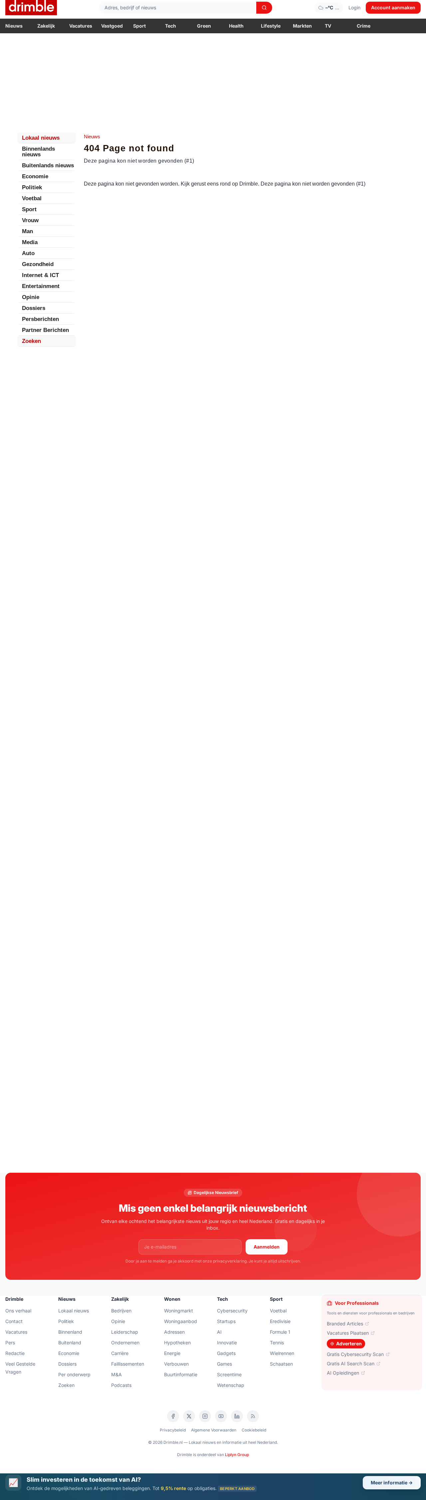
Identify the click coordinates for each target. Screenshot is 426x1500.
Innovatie (227, 1342)
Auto (28, 253)
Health (236, 26)
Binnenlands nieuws (38, 151)
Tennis (277, 1342)
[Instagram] (205, 1416)
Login (354, 7)
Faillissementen (127, 1364)
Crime (363, 26)
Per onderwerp (74, 1374)
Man (27, 231)
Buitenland (69, 1342)
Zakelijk (46, 26)
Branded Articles (345, 1323)
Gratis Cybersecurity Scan (355, 1354)
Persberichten (40, 319)
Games (224, 1364)
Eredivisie (280, 1321)
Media (30, 242)
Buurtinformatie (180, 1374)
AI (219, 1332)
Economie (35, 176)
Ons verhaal (18, 1310)
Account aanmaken (393, 7)
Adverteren (349, 1343)
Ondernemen (125, 1342)
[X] (189, 1416)
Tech (170, 26)
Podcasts (121, 1385)
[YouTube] (221, 1416)
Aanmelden (267, 1247)
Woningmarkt (178, 1310)
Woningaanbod (180, 1321)
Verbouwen (176, 1364)
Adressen (174, 1332)
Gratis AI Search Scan (350, 1363)
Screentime (229, 1374)
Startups (226, 1321)
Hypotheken (177, 1342)
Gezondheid (38, 264)
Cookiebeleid (254, 1429)
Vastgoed (112, 26)
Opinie (30, 297)
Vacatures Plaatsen (348, 1333)
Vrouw (30, 220)
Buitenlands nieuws (48, 165)
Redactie (15, 1353)
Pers (10, 1342)
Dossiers (33, 308)
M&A (116, 1374)
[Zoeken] (264, 8)
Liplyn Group (237, 1454)
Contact (14, 1321)
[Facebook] (173, 1416)
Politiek (32, 187)
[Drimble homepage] (31, 7)
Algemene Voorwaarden (213, 1429)
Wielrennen (282, 1353)
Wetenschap (230, 1385)
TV (328, 26)
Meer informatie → (392, 1482)
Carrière (119, 1353)
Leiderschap (124, 1332)
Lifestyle (271, 26)
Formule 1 (280, 1332)
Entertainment (41, 286)
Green (204, 26)
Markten (302, 26)
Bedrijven (121, 1310)
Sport (139, 26)
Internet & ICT (40, 275)
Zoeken (31, 341)
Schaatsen (281, 1364)
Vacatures (80, 26)
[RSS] (253, 1416)
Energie (172, 1353)
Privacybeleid (173, 1429)
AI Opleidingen (343, 1373)
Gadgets (226, 1353)
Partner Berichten (45, 330)
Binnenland (70, 1332)
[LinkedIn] (237, 1416)
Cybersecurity (232, 1310)
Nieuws (14, 26)
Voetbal (32, 198)
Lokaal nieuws (41, 138)
